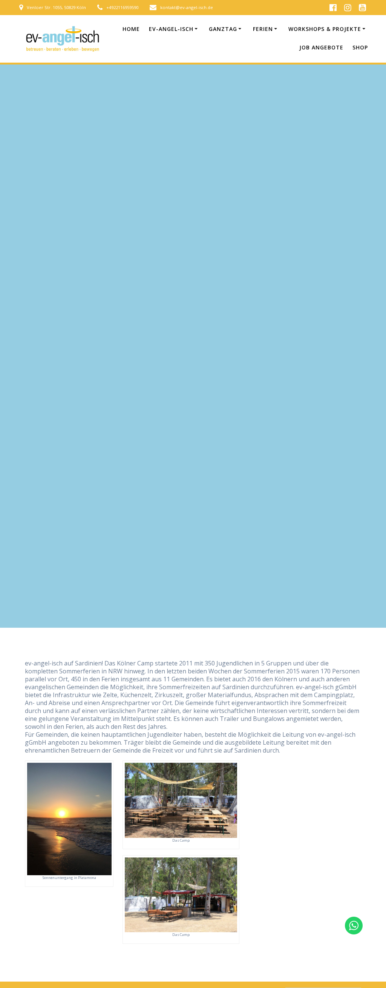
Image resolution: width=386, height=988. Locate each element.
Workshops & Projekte (324, 28)
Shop (360, 47)
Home (131, 28)
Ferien (263, 28)
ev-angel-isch (171, 28)
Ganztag (223, 28)
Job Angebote (321, 47)
